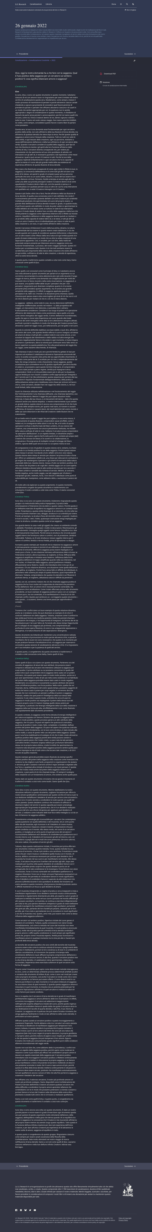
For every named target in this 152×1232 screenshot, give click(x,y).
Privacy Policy (123, 1220)
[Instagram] (21, 1209)
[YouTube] (35, 1209)
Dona (114, 4)
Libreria (49, 4)
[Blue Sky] (25, 1209)
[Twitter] (30, 1209)
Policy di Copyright (125, 1218)
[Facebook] (16, 1209)
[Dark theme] (121, 4)
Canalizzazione (36, 4)
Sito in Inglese (131, 10)
